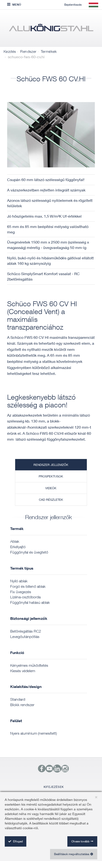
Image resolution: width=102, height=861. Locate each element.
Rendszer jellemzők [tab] (50, 465)
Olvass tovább (80, 841)
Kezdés (10, 51)
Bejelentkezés (73, 4)
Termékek (49, 51)
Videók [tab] (50, 488)
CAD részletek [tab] (51, 499)
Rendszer (28, 51)
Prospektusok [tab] (51, 476)
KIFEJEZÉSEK (54, 787)
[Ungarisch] (51, 29)
